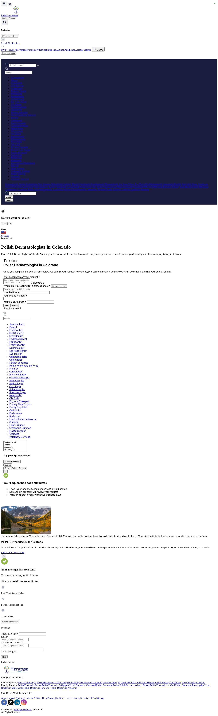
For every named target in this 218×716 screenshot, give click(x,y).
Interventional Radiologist (23, 163)
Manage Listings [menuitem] (56, 50)
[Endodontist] (15, 447)
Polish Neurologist (111, 682)
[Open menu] (4, 3)
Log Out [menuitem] (99, 50)
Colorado (5, 236)
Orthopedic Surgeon (20, 171)
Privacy (50, 698)
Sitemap (100, 698)
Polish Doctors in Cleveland (82, 685)
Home (3, 229)
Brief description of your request (21, 276)
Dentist (14, 80)
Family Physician (19, 152)
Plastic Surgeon (18, 174)
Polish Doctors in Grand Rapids (134, 685)
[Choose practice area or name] (38, 65)
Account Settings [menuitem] (83, 50)
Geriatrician (16, 155)
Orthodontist (16, 88)
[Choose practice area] (4, 312)
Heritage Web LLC (23, 709)
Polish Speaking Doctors (193, 682)
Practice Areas (12, 308)
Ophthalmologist (18, 107)
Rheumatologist (18, 139)
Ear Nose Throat (18, 101)
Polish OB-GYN (129, 682)
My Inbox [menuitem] (30, 50)
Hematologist (17, 128)
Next (7, 305)
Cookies (59, 698)
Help (44, 698)
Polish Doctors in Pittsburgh (64, 688)
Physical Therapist (19, 147)
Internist (14, 117)
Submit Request (19, 468)
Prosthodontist (17, 96)
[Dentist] (15, 444)
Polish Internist (95, 682)
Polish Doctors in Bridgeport (55, 685)
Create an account (10, 622)
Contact (11, 698)
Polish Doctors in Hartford (162, 685)
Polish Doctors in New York (37, 688)
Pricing (19, 698)
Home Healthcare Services (23, 115)
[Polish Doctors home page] (16, 12)
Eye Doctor (16, 104)
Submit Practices (12, 462)
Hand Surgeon (17, 168)
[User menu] (2, 46)
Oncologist (16, 133)
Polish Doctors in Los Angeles (189, 685)
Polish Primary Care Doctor (168, 682)
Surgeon (15, 166)
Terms (66, 698)
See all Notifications (10, 43)
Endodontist (16, 83)
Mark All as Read (9, 36)
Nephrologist (17, 131)
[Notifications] (4, 22)
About (4, 698)
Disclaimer (75, 698)
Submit (8, 465)
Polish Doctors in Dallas (107, 685)
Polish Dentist (43, 682)
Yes (4, 224)
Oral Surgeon (17, 85)
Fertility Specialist (19, 112)
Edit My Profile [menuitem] (17, 50)
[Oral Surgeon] (15, 449)
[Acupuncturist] (15, 442)
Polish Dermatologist (60, 682)
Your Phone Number (15, 295)
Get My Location (59, 286)
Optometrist (16, 109)
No (10, 224)
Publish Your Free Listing (13, 552)
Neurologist (16, 141)
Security (84, 698)
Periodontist (16, 93)
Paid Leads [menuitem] (69, 50)
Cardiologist (16, 120)
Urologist (15, 176)
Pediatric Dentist (18, 91)
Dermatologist (17, 99)
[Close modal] (3, 556)
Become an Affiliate (32, 698)
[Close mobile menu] (10, 4)
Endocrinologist (18, 123)
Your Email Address (14, 301)
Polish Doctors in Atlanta (29, 685)
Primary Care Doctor (20, 149)
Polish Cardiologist (27, 682)
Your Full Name (12, 292)
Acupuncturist (17, 77)
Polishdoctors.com (9, 15)
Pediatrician (16, 157)
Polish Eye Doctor (79, 682)
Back (7, 468)
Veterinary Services (20, 179)
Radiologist (16, 160)
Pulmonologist (17, 136)
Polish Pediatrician (146, 682)
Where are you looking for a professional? (26, 285)
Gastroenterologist (19, 125)
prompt (14, 305)
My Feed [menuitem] (5, 50)
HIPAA (92, 698)
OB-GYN (15, 144)
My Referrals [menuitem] (41, 50)
